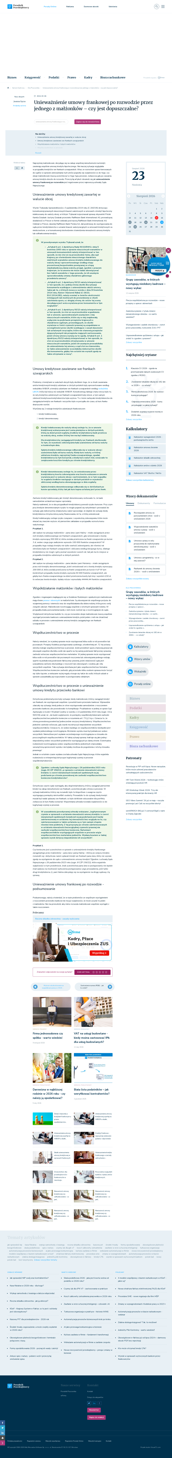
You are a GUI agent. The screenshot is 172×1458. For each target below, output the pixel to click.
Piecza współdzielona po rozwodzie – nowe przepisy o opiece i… (146, 605)
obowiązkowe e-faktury (80, 1257)
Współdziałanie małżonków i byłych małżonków (56, 144)
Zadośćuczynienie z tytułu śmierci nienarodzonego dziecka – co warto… (144, 612)
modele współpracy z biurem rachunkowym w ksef (31, 1253)
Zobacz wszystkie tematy (45, 1260)
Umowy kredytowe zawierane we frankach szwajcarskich (60, 141)
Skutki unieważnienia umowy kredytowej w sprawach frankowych (62, 1155)
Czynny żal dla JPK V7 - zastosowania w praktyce (86, 1288)
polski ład (149, 1257)
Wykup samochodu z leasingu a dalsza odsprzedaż (32, 1293)
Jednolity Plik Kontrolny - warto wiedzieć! (136, 1330)
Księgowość (33, 77)
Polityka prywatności (14, 1441)
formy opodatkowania (130, 1244)
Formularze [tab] (160, 503)
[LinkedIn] (2, 1432)
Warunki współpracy (52, 1441)
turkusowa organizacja (149, 1247)
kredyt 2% (98, 1257)
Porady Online (50, 6)
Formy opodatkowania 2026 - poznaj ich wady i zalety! (34, 1348)
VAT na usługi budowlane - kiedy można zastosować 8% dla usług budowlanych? (92, 1038)
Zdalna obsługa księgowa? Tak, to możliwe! (137, 1322)
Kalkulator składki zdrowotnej (147, 458)
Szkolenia (113, 6)
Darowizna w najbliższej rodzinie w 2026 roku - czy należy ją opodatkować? (49, 1094)
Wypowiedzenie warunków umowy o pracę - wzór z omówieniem (146, 529)
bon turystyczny (26, 1260)
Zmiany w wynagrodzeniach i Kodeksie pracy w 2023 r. (142, 1304)
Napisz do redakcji (96, 1417)
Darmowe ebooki (91, 6)
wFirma (63, 1396)
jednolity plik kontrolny (57, 1257)
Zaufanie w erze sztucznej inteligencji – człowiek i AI (87, 1304)
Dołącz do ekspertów (95, 1397)
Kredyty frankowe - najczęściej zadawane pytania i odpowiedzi (103, 1136)
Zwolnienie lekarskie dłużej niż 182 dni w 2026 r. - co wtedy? (148, 383)
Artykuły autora (19, 105)
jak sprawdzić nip (14, 1244)
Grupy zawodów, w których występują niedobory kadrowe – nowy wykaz (145, 284)
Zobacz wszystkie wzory (137, 578)
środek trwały (112, 1244)
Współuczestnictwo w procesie (50, 148)
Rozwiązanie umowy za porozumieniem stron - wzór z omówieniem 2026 (147, 515)
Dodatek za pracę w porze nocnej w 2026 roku (147, 413)
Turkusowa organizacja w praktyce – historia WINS (86, 1311)
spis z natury (47, 1247)
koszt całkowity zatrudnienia (89, 1247)
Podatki (54, 77)
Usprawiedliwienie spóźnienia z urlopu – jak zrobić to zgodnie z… (146, 626)
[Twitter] (2, 1427)
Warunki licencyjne (94, 1441)
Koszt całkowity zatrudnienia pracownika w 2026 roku (88, 1296)
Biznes (11, 77)
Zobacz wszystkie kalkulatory (140, 480)
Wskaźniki (140, 671)
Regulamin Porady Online (74, 1441)
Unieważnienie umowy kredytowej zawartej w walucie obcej (61, 137)
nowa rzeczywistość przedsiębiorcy (147, 1250)
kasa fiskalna (30, 1244)
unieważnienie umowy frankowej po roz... (51, 122)
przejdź (158, 271)
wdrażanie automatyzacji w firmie (114, 1250)
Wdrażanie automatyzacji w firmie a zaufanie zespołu (87, 1342)
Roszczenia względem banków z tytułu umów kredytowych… (103, 1175)
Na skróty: (40, 134)
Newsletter (94, 1410)
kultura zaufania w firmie (86, 1250)
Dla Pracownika (133, 588)
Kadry (88, 77)
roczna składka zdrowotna (78, 1244)
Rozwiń (38, 153)
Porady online (142, 684)
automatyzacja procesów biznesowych (26, 1250)
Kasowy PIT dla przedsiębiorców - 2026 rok (29, 1319)
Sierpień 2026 (145, 196)
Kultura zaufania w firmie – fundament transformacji (86, 1334)
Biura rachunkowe (112, 77)
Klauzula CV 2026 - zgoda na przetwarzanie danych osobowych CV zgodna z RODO (147, 372)
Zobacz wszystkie (134, 342)
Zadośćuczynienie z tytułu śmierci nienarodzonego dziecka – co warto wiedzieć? (141, 314)
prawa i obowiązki (51, 600)
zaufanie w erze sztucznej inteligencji (121, 1247)
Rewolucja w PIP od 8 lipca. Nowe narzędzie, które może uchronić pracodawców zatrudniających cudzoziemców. (146, 769)
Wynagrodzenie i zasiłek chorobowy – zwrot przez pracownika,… (146, 619)
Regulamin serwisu (34, 1441)
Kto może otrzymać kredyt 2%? (132, 1348)
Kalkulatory (141, 646)
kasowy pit (98, 1244)
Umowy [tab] (130, 503)
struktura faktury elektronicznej (70, 1253)
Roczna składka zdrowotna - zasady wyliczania (57, 918)
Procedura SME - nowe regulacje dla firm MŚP (138, 1296)
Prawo (71, 77)
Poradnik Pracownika (68, 1391)
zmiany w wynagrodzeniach (114, 1253)
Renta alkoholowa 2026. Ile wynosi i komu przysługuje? (147, 393)
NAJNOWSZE (131, 275)
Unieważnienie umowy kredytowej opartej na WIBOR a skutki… (103, 1117)
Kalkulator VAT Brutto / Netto (147, 473)
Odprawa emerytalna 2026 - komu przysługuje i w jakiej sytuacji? (147, 403)
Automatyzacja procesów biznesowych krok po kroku (87, 1319)
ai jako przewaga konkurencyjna (59, 1250)
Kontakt (90, 1391)
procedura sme (93, 1253)
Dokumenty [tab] (144, 503)
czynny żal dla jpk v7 (65, 1247)
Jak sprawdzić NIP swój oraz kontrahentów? (29, 1278)
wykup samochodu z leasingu (52, 1244)
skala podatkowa (32, 1247)
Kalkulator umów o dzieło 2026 (148, 465)
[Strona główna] (8, 88)
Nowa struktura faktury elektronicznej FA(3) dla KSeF (141, 1288)
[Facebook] (2, 1422)
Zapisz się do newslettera (87, 121)
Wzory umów (142, 659)
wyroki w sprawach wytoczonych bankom (124, 1257)
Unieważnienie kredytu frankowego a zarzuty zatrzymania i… (103, 1155)
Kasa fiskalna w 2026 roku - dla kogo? (27, 1285)
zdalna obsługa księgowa (33, 1257)
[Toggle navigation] (163, 6)
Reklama (70, 6)
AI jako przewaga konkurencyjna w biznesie (83, 1327)
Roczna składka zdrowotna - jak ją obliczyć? (29, 1301)
